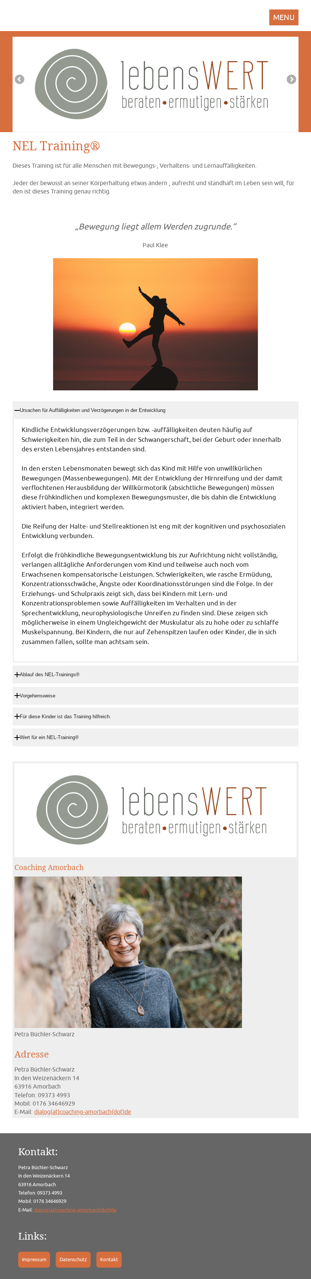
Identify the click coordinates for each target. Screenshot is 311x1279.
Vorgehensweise (37, 696)
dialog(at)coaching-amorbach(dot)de (82, 1111)
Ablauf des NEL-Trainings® (50, 674)
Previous (20, 80)
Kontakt (109, 1259)
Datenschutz (73, 1259)
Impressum (34, 1259)
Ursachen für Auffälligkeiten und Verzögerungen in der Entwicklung (92, 410)
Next (291, 80)
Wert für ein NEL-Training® (49, 737)
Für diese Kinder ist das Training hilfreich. (65, 716)
